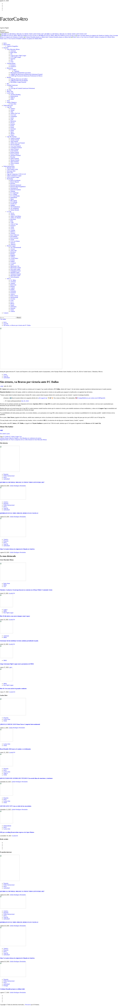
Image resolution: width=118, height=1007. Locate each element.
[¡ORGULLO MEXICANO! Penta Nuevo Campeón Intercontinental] (13, 715)
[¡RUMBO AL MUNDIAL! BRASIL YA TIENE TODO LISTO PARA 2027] (9, 471)
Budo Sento (13, 52)
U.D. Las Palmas (15, 241)
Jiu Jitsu (9, 90)
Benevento (13, 285)
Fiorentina (13, 291)
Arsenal (12, 249)
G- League (13, 69)
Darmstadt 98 (14, 188)
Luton (12, 264)
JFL (11, 54)
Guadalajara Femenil (16, 147)
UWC (12, 62)
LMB (19, 80)
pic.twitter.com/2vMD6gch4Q (97, 398)
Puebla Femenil (14, 152)
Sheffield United (14, 272)
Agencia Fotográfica (12, 46)
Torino (12, 310)
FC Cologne (13, 194)
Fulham (12, 261)
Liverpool (13, 263)
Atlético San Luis (15, 113)
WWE (12, 99)
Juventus (12, 299)
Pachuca (12, 124)
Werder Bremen (14, 210)
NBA (20, 72)
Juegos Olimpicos (12, 102)
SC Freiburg (13, 202)
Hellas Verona (14, 296)
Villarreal (12, 244)
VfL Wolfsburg (14, 208)
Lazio (11, 300)
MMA (5, 585)
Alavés (12, 213)
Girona (12, 228)
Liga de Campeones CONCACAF (16, 174)
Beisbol (9, 77)
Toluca (12, 135)
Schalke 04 (13, 203)
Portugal (5, 985)
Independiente (14, 96)
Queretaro (13, 129)
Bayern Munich (14, 182)
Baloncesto (10, 68)
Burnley (12, 253)
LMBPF (26, 74)
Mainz (12, 199)
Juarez (12, 118)
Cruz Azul (13, 115)
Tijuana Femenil (14, 160)
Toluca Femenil (14, 163)
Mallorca (12, 232)
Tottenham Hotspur (15, 274)
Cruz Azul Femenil (15, 146)
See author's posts (5, 433)
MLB (18, 82)
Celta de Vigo (14, 224)
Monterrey (13, 121)
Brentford (13, 252)
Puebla (12, 126)
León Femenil (14, 150)
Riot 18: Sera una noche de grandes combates (13, 688)
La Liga (9, 211)
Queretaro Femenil (15, 155)
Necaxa (12, 122)
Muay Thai (10, 91)
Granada (12, 230)
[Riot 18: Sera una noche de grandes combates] (6, 680)
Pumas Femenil (14, 154)
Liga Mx (9, 107)
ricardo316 (12, 593)
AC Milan (13, 280)
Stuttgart (12, 205)
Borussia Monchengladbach (18, 186)
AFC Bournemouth (15, 247)
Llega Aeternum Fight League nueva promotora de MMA (17, 664)
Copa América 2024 (12, 169)
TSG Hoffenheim (15, 207)
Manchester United (15, 267)
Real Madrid (13, 236)
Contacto (5, 313)
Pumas (12, 127)
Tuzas (12, 164)
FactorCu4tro (14, 19)
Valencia (12, 242)
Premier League (11, 246)
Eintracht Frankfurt (15, 189)
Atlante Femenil (14, 140)
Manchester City (14, 266)
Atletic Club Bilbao (15, 216)
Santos (12, 130)
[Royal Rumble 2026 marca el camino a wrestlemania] (6, 741)
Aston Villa (13, 250)
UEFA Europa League (13, 177)
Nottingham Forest (15, 271)
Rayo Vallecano (14, 235)
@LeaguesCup (43, 398)
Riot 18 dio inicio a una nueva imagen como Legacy (15, 616)
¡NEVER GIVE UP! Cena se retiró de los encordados (15, 806)
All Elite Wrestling (15, 94)
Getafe (12, 227)
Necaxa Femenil (14, 144)
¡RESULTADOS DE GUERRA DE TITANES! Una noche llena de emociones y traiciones (26, 778)
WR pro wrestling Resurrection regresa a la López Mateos (17, 832)
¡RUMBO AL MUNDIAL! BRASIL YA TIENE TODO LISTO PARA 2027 (65, 34)
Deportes (5, 48)
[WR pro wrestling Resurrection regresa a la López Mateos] (6, 823)
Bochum (12, 183)
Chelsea (12, 257)
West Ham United (15, 275)
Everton (12, 260)
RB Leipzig (13, 200)
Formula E (13, 66)
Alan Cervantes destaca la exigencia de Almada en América (17, 549)
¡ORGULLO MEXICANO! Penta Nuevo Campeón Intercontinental (20, 724)
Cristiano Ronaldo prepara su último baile (59, 37)
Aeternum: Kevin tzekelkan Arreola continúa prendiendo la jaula (19, 641)
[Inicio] (0, 40)
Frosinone (13, 292)
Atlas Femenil (14, 141)
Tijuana (12, 133)
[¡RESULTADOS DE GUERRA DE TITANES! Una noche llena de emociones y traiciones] (6, 765)
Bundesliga (10, 179)
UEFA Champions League (14, 175)
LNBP (26, 76)
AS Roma (13, 281)
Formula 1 (13, 65)
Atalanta (12, 283)
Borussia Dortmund (15, 185)
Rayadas (12, 157)
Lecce (12, 302)
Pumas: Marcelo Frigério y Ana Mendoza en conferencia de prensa (20, 438)
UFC (11, 60)
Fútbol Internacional (8, 166)
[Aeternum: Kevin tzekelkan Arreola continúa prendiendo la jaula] (6, 633)
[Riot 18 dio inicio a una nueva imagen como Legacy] (6, 606)
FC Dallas (6, 436)
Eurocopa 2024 (11, 171)
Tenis (8, 101)
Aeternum (13, 51)
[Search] (0, 316)
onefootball (6, 377)
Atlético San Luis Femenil (17, 143)
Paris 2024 (13, 104)
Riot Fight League (8, 612)
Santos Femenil (14, 158)
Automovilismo (11, 63)
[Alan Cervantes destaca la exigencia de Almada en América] (13, 536)
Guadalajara (13, 116)
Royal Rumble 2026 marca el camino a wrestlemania (15, 749)
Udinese (12, 311)
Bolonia (12, 286)
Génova (12, 294)
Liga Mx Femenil (11, 136)
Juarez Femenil (14, 149)
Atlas (11, 111)
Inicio (5, 43)
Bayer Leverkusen (15, 180)
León (11, 119)
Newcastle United (15, 269)
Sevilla (12, 239)
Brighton (12, 255)
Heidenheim (13, 197)
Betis (11, 221)
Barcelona (13, 219)
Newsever (28, 1004)
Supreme (12, 58)
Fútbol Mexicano (8, 105)
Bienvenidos (6, 44)
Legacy (18, 55)
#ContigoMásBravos (82, 398)
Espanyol (12, 225)
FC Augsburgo (14, 193)
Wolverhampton (14, 277)
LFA (22, 88)
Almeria (12, 214)
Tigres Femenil (14, 161)
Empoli (12, 289)
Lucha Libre (10, 93)
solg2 (2, 386)
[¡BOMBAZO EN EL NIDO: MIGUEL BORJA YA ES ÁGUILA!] (13, 499)
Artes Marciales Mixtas (13, 49)
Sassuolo (12, 308)
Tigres (12, 132)
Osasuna (12, 233)
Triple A (12, 97)
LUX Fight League (15, 57)
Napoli (12, 305)
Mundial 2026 (11, 168)
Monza (12, 303)
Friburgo (12, 191)
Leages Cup (18, 436)
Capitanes (16, 71)
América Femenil (15, 138)
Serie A (9, 278)
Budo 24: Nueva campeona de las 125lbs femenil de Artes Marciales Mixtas (23, 439)
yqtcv (10, 667)
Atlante (12, 110)
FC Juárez (12, 436)
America (12, 108)
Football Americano (12, 85)
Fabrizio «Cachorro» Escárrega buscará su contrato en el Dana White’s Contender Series (26, 590)
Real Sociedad (14, 238)
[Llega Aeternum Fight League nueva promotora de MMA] (6, 657)
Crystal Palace (14, 258)
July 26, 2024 (25, 401)
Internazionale (14, 297)
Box (8, 83)
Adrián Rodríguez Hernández (18, 485)
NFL (11, 87)
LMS (18, 79)
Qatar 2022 (10, 172)
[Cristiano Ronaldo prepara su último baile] (13, 976)
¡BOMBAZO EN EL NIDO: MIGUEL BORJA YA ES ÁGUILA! (56, 35)
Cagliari (12, 288)
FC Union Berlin (15, 196)
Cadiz (12, 222)
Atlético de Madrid (15, 218)
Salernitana (13, 306)
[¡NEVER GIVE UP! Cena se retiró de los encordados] (6, 795)
